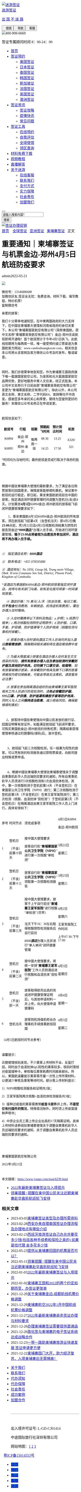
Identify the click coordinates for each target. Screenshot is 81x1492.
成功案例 (18, 1395)
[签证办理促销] (14, 225)
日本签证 (27, 67)
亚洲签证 (37, 231)
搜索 (8, 28)
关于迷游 (18, 170)
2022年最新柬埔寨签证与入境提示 (38, 1188)
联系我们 (27, 180)
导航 (19, 28)
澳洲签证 (27, 99)
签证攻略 (27, 110)
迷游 (14, 1486)
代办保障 (18, 1384)
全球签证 (20, 231)
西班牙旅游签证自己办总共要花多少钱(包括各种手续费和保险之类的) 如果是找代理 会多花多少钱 (45, 1240)
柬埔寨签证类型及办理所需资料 (52, 1218)
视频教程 (18, 159)
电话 (14, 1475)
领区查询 (27, 148)
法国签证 (27, 89)
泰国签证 (27, 72)
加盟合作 (18, 1400)
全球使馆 (27, 143)
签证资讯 (18, 105)
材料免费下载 (21, 153)
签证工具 (18, 126)
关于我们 (18, 1368)
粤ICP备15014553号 (19, 1455)
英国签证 (27, 94)
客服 (31, 28)
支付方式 (27, 186)
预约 (14, 1470)
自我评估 (27, 137)
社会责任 (27, 197)
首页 (14, 51)
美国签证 (27, 62)
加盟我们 (27, 202)
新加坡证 (27, 83)
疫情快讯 (27, 116)
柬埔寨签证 (56, 231)
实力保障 (27, 191)
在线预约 (27, 132)
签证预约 (18, 56)
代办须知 (18, 1378)
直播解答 (18, 164)
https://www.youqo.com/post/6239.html (43, 1179)
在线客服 (27, 175)
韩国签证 (27, 78)
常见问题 (27, 121)
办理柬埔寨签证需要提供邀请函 (52, 1326)
